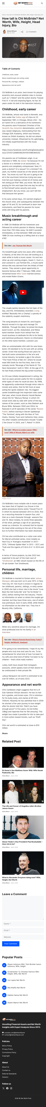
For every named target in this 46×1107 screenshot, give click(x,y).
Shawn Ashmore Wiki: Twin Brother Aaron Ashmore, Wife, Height (24, 965)
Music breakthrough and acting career (15, 78)
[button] (42, 3)
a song (36, 311)
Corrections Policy (9, 1052)
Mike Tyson (22, 274)
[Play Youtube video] (23, 292)
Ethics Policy (7, 1046)
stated (23, 161)
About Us (5, 1067)
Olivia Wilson (12, 31)
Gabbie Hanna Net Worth (17, 995)
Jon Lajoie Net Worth (16, 980)
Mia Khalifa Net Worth (16, 988)
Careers (5, 1077)
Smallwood (7, 561)
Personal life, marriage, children (13, 81)
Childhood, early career (10, 74)
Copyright (6, 1056)
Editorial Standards (9, 1074)
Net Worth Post (26, 1098)
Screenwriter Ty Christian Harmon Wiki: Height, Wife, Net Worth (23, 973)
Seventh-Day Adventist (12, 128)
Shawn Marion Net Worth (17, 1003)
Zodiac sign (20, 117)
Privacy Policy (7, 1049)
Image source (6, 498)
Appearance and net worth (11, 85)
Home (3, 14)
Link (28, 32)
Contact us (6, 1070)
